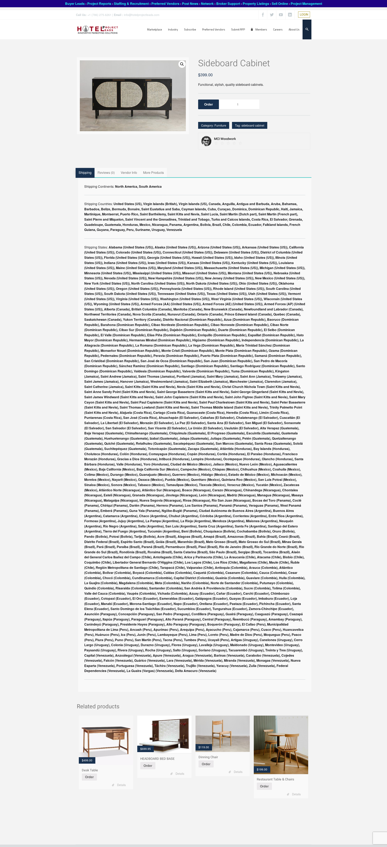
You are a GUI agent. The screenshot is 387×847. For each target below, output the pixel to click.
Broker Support (228, 3)
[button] (182, 64)
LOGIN (304, 14)
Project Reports (99, 3)
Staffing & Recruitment (131, 3)
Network (207, 3)
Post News (190, 3)
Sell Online (280, 3)
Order (89, 777)
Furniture (220, 125)
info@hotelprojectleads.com (141, 15)
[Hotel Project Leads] (98, 29)
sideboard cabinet (252, 125)
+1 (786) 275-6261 (99, 15)
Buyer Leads (75, 3)
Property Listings (256, 3)
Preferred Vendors (165, 3)
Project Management (306, 3)
